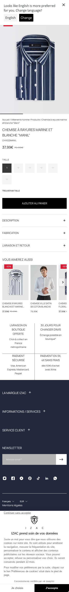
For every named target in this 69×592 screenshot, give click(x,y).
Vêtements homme (20, 119)
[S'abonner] (61, 459)
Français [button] (6, 501)
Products (35, 119)
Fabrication (10, 233)
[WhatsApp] (55, 478)
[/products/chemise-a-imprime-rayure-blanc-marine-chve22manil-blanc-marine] (15, 282)
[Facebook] (13, 478)
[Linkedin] (47, 478)
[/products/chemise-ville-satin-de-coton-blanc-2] (43, 282)
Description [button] (10, 220)
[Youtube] (21, 478)
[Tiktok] (38, 478)
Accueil (6, 119)
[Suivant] (63, 282)
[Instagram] (4, 478)
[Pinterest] (30, 478)
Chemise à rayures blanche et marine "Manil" (12, 305)
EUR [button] (22, 501)
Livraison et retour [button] (16, 245)
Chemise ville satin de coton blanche (41, 305)
